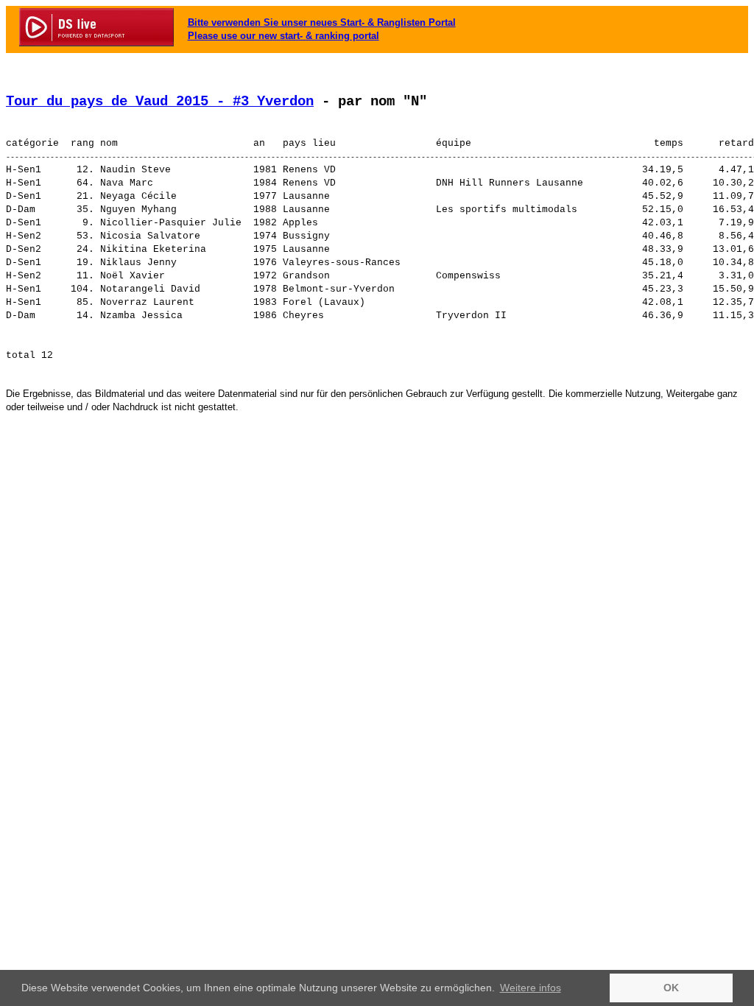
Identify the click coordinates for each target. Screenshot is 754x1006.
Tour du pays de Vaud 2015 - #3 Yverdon (160, 102)
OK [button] (671, 987)
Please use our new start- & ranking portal (283, 35)
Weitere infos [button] (530, 987)
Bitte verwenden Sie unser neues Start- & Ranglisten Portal (322, 22)
